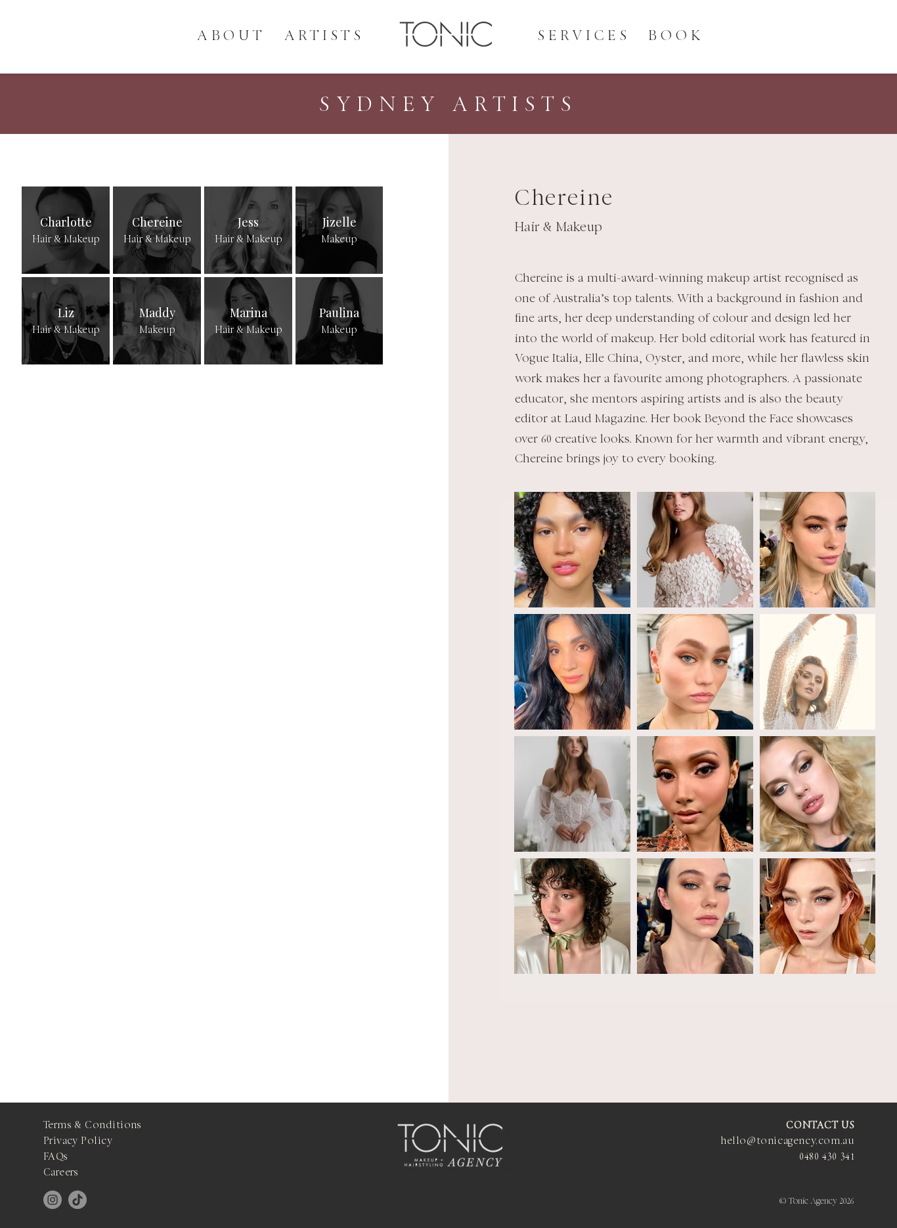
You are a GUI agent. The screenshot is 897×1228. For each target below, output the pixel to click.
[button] (324, 36)
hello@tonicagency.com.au (787, 1142)
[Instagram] (52, 1200)
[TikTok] (77, 1200)
